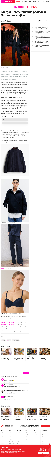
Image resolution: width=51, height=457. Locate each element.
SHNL (10, 437)
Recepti (27, 434)
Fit (17, 443)
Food (18, 437)
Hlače (2, 267)
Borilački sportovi (12, 441)
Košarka (10, 439)
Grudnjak (3, 313)
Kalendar (27, 441)
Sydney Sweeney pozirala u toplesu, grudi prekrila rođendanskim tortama (42, 28)
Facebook (45, 432)
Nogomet (11, 432)
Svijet (2, 432)
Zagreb (2, 437)
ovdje (6, 328)
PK (2, 385)
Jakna (2, 177)
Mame (18, 439)
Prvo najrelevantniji (12, 376)
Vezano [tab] (47, 24)
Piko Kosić (6, 384)
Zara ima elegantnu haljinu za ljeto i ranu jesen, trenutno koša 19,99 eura (42, 42)
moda (3, 340)
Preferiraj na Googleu (44, 20)
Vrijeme (35, 437)
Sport (30, 1)
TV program (36, 434)
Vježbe (27, 437)
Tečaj (35, 432)
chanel (8, 340)
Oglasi (39, 1)
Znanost (2, 443)
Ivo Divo (5, 378)
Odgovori (27, 439)
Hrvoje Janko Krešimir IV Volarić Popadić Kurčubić (14, 390)
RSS (34, 439)
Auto (18, 441)
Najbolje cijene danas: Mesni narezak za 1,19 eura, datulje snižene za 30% (42, 37)
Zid (22, 1)
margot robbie (16, 340)
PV (2, 397)
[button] (2, 351)
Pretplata (18, 1)
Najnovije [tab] (34, 24)
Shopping (19, 432)
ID (2, 379)
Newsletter (44, 443)
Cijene (43, 1)
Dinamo (10, 434)
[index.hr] (8, 1)
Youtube (45, 434)
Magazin (19, 430)
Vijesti (25, 1)
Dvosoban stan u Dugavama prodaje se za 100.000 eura (42, 46)
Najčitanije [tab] (41, 24)
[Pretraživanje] (49, 5)
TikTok (45, 437)
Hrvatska (3, 434)
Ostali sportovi (12, 443)
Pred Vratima (7, 396)
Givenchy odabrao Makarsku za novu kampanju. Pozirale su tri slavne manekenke (42, 32)
